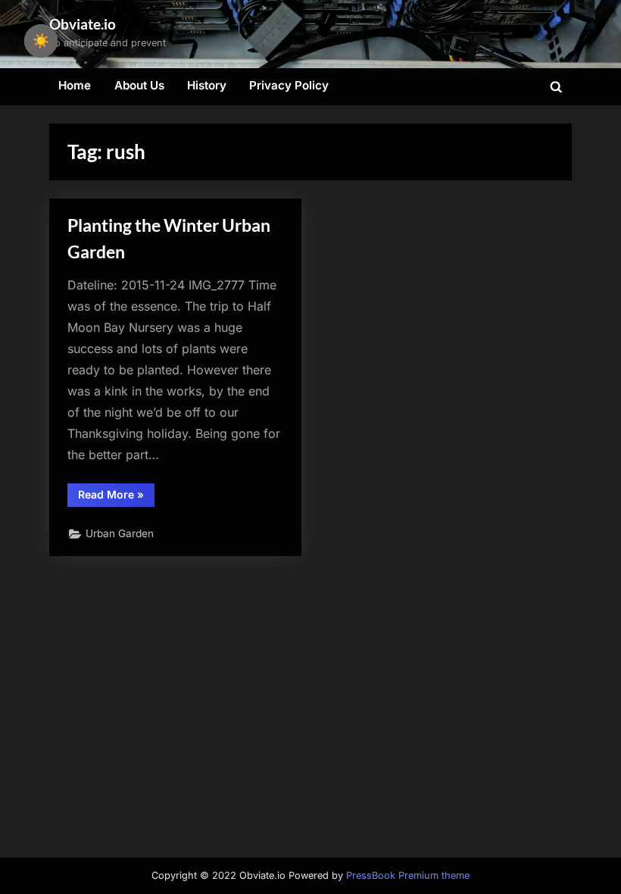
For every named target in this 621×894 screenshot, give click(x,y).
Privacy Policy (289, 85)
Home (74, 85)
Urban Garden (120, 533)
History (206, 85)
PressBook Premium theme (408, 875)
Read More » (116, 497)
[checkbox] (41, 41)
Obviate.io (82, 24)
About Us (139, 85)
